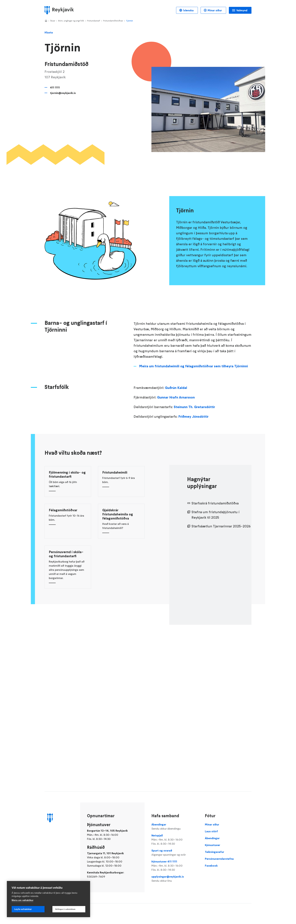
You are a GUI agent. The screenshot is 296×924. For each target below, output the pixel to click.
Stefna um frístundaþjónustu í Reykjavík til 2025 (215, 515)
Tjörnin (129, 20)
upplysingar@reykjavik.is (167, 878)
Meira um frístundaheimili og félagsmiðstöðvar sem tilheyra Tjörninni (193, 366)
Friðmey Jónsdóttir (193, 416)
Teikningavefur (214, 852)
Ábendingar (166, 826)
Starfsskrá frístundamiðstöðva (215, 503)
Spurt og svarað (168, 852)
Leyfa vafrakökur (23, 909)
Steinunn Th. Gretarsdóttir (194, 407)
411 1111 (55, 87)
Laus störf (211, 831)
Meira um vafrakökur (22, 900)
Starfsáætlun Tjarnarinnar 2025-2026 (221, 526)
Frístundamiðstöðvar (113, 20)
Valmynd (241, 10)
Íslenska (188, 10)
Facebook (211, 865)
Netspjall (167, 839)
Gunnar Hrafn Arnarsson (176, 397)
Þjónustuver (212, 845)
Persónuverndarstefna (219, 858)
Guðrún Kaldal (176, 387)
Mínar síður (215, 10)
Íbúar (52, 20)
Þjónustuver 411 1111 (167, 865)
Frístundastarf (93, 20)
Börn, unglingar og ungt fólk (71, 20)
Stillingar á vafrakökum (65, 909)
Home (46, 20)
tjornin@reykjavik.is (63, 93)
